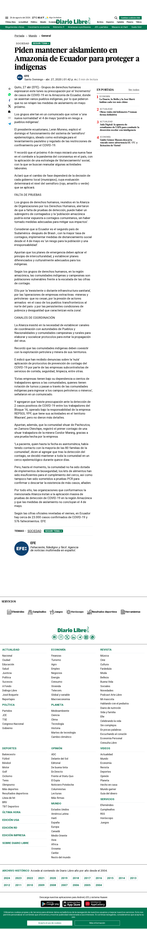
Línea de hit (8, 798)
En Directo (57, 771)
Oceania (56, 848)
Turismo (56, 660)
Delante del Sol (59, 758)
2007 (64, 885)
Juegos (104, 822)
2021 (41, 878)
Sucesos (7, 681)
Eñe (102, 716)
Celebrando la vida (110, 721)
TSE (4, 719)
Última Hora (10, 22)
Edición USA (10, 820)
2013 (133, 878)
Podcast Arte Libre (111, 694)
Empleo (55, 668)
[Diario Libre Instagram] (60, 637)
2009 (41, 885)
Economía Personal (111, 738)
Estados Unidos (60, 809)
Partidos (7, 710)
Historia (55, 728)
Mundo (43, 22)
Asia (53, 839)
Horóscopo (106, 818)
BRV (4, 802)
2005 (87, 885)
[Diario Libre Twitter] (67, 637)
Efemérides (107, 805)
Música (104, 655)
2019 (64, 878)
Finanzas (56, 655)
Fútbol (5, 758)
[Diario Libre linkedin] (73, 637)
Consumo (56, 681)
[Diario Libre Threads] (86, 637)
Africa (54, 844)
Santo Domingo (33, 79)
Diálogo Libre (9, 690)
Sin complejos (108, 725)
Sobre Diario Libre (15, 843)
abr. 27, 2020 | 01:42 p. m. (61, 79)
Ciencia (55, 715)
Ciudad (6, 660)
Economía (53, 22)
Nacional (7, 655)
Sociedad (34, 531)
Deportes (110, 22)
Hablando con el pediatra (114, 703)
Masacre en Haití (120, 27)
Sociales (105, 686)
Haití (54, 818)
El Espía (55, 780)
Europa (55, 826)
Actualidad (23, 22)
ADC (53, 754)
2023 (18, 878)
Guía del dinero (108, 793)
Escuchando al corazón (113, 734)
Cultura (104, 664)
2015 (110, 878)
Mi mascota (107, 699)
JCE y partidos (101, 27)
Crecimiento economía (39, 27)
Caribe (55, 853)
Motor (5, 767)
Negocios (56, 673)
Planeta (130, 22)
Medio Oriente (59, 835)
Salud (5, 668)
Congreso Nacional (13, 723)
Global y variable (60, 694)
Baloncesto (8, 754)
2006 (76, 885)
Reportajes (8, 699)
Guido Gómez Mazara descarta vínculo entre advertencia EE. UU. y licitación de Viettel (119, 143)
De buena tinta (59, 767)
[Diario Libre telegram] (79, 637)
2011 (18, 885)
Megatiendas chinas (14, 27)
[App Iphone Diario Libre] (72, 903)
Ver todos (133, 89)
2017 (87, 878)
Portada (19, 35)
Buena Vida (106, 681)
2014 (122, 878)
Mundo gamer (108, 789)
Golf (4, 771)
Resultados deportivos (15, 793)
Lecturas (56, 793)
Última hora (11, 812)
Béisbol (6, 763)
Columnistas (58, 789)
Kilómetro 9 (58, 27)
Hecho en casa (108, 784)
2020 (53, 878)
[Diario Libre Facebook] (54, 637)
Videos (139, 22)
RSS (102, 813)
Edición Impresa (13, 835)
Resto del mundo (60, 857)
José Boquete (10, 694)
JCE (4, 715)
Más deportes (10, 789)
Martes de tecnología (63, 732)
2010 (30, 885)
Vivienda (56, 686)
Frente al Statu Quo (62, 776)
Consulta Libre (108, 742)
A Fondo (6, 686)
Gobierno (7, 728)
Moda (103, 673)
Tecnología (57, 723)
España (55, 822)
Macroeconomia (60, 699)
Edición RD (9, 827)
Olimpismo (8, 784)
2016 (99, 878)
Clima (54, 719)
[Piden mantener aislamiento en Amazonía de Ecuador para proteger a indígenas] (9, 94)
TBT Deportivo (10, 806)
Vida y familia (108, 712)
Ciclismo (7, 776)
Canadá (55, 831)
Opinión (120, 22)
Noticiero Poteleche (62, 784)
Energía (55, 677)
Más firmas (57, 798)
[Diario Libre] (73, 20)
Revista (100, 22)
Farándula (106, 668)
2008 (53, 885)
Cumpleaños (107, 809)
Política (34, 22)
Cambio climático (61, 736)
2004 (99, 885)
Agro (54, 664)
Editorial (55, 763)
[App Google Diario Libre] (50, 903)
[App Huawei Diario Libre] (95, 903)
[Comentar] (9, 111)
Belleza (104, 677)
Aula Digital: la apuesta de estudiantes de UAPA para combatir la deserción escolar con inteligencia (119, 127)
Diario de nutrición (110, 708)
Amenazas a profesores (79, 27)
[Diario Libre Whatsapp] (92, 637)
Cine (102, 660)
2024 (7, 878)
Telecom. (56, 690)
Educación (8, 664)
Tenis (5, 780)
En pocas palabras (110, 729)
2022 (30, 878)
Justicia (7, 673)
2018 (76, 878)
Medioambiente (60, 710)
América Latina (59, 813)
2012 (7, 885)
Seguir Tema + (41, 43)
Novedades (106, 690)
